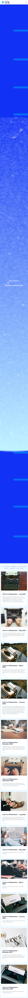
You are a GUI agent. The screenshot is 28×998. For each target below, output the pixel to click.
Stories (6, 568)
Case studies (7, 566)
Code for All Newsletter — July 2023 (14, 594)
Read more (21, 601)
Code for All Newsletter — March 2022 (12, 883)
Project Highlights (22, 566)
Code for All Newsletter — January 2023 (13, 703)
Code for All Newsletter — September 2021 (10, 988)
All (2, 566)
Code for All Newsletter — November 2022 (10, 743)
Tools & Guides (20, 568)
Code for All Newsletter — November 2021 (10, 951)
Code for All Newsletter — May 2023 (14, 630)
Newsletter (14, 566)
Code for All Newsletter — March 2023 (12, 666)
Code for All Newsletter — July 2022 (14, 814)
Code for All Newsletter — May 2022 (14, 850)
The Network (12, 568)
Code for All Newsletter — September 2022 (10, 779)
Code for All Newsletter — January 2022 (13, 917)
